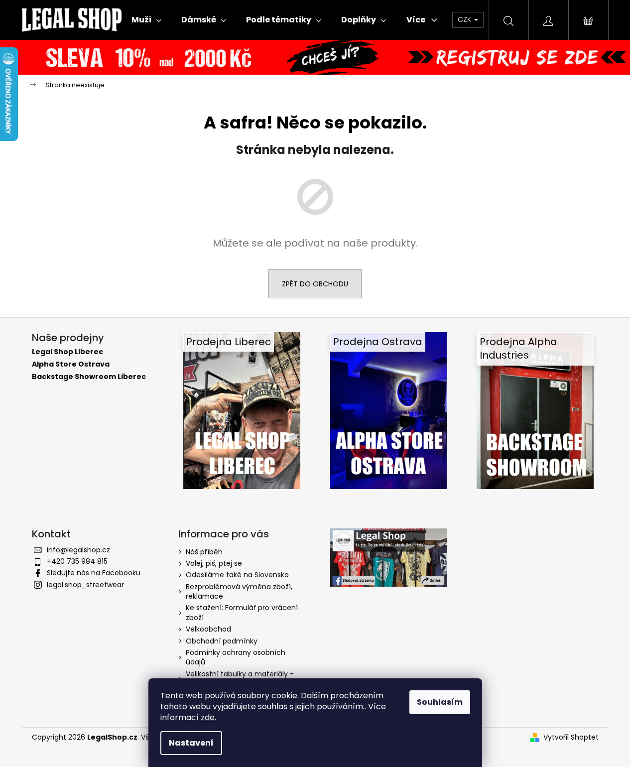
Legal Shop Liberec (67, 352)
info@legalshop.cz (78, 550)
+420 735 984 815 (77, 561)
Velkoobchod (208, 629)
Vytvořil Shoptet (571, 737)
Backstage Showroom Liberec (89, 377)
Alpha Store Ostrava (71, 364)
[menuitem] (146, 20)
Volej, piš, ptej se (214, 563)
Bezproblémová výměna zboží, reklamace (239, 591)
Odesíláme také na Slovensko (237, 575)
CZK (465, 19)
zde (208, 717)
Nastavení (191, 743)
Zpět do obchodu (315, 284)
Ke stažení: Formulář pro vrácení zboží (242, 612)
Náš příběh (204, 552)
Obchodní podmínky (221, 641)
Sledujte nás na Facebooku (93, 573)
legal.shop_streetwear (85, 585)
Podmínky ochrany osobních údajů (235, 657)
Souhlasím (440, 702)
